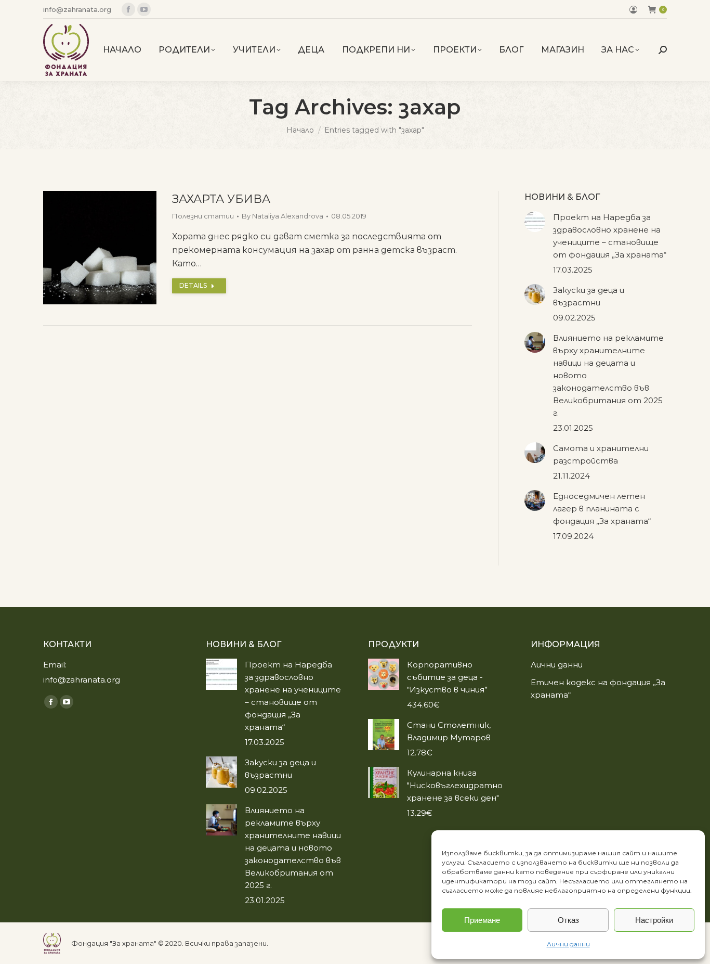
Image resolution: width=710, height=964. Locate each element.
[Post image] (534, 221)
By (282, 216)
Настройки (654, 920)
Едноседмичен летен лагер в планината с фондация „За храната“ (602, 508)
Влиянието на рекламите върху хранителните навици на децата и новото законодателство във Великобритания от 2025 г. (608, 375)
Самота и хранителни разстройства (601, 454)
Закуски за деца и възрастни (588, 296)
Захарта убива (221, 199)
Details (193, 285)
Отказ (568, 920)
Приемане (482, 920)
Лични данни (568, 944)
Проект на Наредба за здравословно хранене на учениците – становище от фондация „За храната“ (609, 236)
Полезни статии (203, 216)
